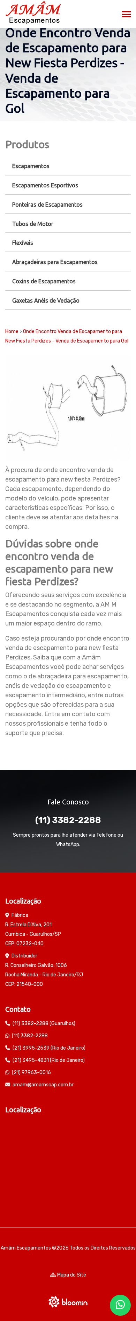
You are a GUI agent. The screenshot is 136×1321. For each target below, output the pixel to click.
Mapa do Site (71, 1275)
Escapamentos (31, 166)
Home (11, 331)
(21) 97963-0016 (31, 1073)
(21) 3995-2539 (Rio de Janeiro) (49, 1048)
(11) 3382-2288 (68, 820)
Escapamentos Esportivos (45, 185)
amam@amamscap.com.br (43, 1085)
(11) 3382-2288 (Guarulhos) (44, 1023)
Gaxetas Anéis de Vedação (46, 300)
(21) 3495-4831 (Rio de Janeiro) (49, 1060)
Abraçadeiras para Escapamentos (55, 262)
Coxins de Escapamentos (44, 281)
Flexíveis (22, 243)
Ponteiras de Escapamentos (47, 204)
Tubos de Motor (32, 224)
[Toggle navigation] (126, 15)
